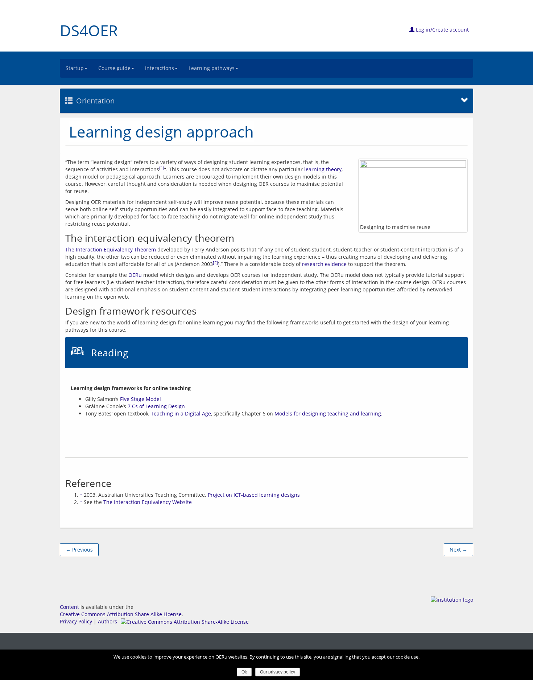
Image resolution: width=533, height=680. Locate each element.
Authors (107, 621)
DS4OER (89, 30)
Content (69, 606)
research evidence (324, 264)
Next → (458, 549)
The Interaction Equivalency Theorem (110, 249)
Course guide (114, 68)
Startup (75, 68)
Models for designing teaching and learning (327, 413)
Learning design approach (161, 131)
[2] (215, 262)
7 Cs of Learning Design (156, 406)
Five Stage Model (140, 399)
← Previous (79, 549)
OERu (135, 274)
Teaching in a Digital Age (181, 413)
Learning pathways (212, 68)
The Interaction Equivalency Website (147, 502)
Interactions (159, 68)
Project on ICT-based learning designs (254, 494)
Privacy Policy (76, 621)
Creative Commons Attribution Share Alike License (121, 614)
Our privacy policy (277, 672)
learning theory (323, 169)
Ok (244, 672)
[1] (161, 168)
